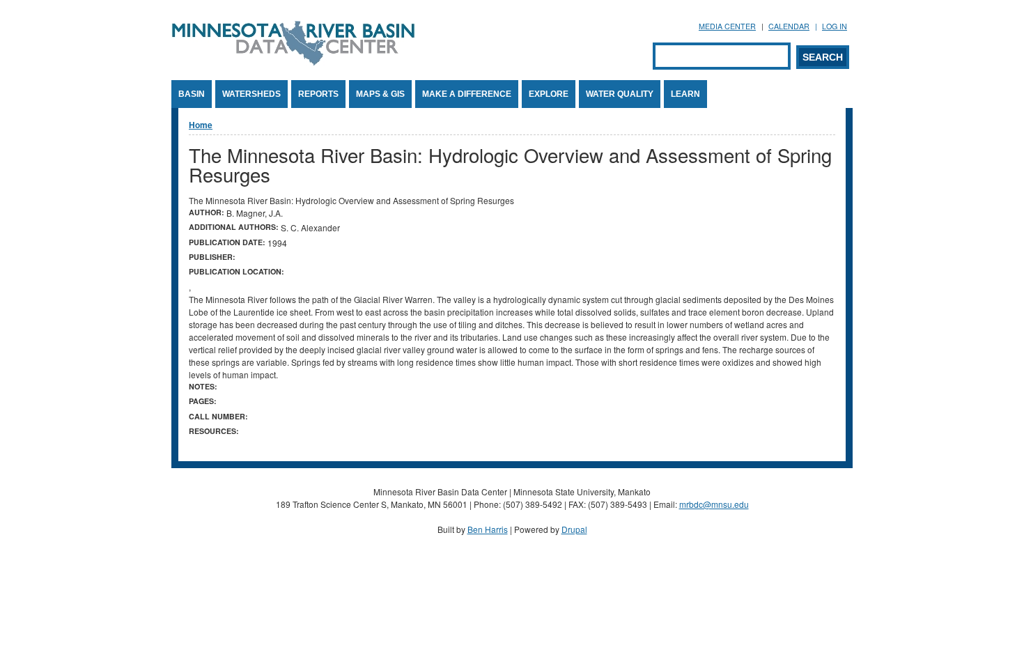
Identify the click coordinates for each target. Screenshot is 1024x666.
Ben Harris (487, 529)
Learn (685, 94)
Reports (318, 94)
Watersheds (251, 94)
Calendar (788, 26)
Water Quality (619, 94)
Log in (834, 26)
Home (200, 124)
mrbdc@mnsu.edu (714, 504)
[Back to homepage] (293, 62)
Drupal (574, 529)
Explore (548, 94)
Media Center (727, 26)
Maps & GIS (380, 94)
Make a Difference (466, 94)
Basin (191, 94)
